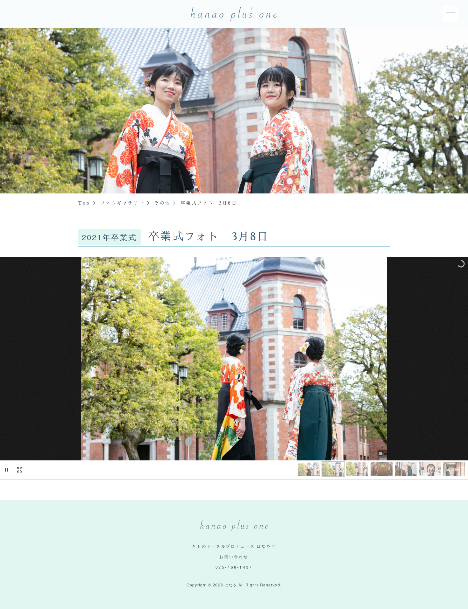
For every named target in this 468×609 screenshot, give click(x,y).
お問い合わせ (233, 556)
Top (84, 203)
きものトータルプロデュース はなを (231, 546)
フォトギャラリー (122, 203)
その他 (162, 203)
